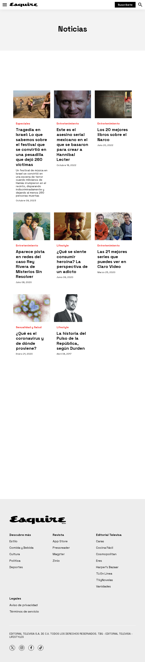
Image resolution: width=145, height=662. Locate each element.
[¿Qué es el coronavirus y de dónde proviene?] (31, 308)
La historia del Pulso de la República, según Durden (71, 341)
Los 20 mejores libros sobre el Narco (112, 134)
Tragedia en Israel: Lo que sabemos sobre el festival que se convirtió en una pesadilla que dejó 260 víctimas (31, 147)
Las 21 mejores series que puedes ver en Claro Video (112, 259)
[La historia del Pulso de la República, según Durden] (72, 308)
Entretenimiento (68, 123)
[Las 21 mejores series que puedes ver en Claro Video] (113, 226)
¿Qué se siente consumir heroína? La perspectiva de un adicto (72, 261)
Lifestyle (63, 245)
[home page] (23, 5)
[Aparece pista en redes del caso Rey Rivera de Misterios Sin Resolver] (31, 226)
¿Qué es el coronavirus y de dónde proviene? (30, 341)
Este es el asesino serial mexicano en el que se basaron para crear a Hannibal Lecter (72, 144)
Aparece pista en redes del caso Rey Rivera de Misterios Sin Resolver (30, 264)
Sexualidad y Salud (29, 327)
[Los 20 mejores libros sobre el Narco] (113, 104)
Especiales (23, 123)
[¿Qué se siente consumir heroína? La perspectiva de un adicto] (72, 226)
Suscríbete (125, 4)
